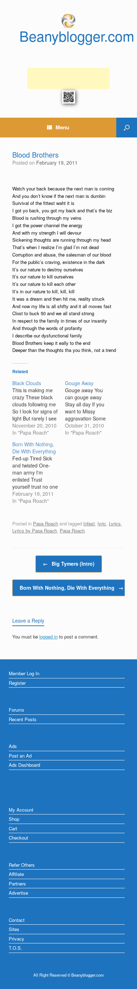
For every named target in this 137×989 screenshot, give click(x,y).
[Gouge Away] (91, 407)
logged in (48, 636)
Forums (16, 709)
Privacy (16, 938)
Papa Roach (45, 523)
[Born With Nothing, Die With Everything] (38, 472)
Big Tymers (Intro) (68, 563)
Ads (13, 746)
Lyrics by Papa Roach (34, 530)
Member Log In (24, 673)
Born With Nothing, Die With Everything (71, 587)
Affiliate (16, 874)
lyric (102, 523)
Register (17, 682)
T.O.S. (15, 947)
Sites (14, 929)
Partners (17, 883)
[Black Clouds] (38, 407)
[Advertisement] (68, 78)
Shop (14, 819)
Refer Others (22, 864)
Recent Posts (23, 719)
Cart (13, 828)
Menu (62, 127)
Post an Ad (20, 755)
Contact (17, 920)
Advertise (18, 892)
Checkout (18, 837)
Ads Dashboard (24, 764)
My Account (21, 809)
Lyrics (115, 523)
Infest (89, 523)
